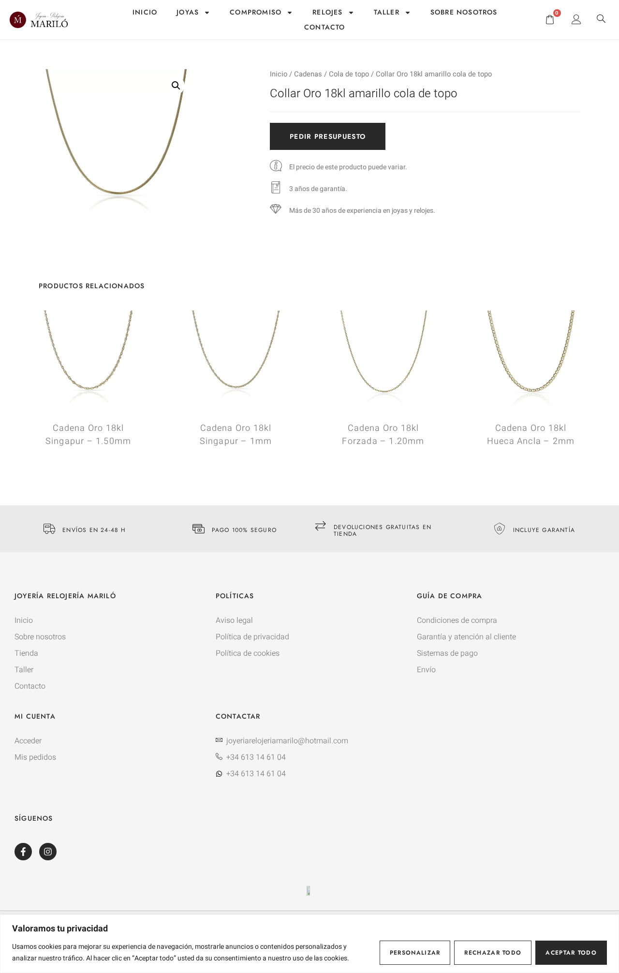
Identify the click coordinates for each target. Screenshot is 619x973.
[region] (309, 943)
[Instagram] (48, 851)
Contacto (324, 27)
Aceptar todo (571, 952)
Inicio (145, 12)
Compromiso (255, 12)
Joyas (188, 12)
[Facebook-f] (23, 851)
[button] (601, 19)
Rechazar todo (492, 952)
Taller (386, 12)
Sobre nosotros (464, 12)
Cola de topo (349, 74)
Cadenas (308, 74)
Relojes (327, 12)
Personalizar (415, 952)
